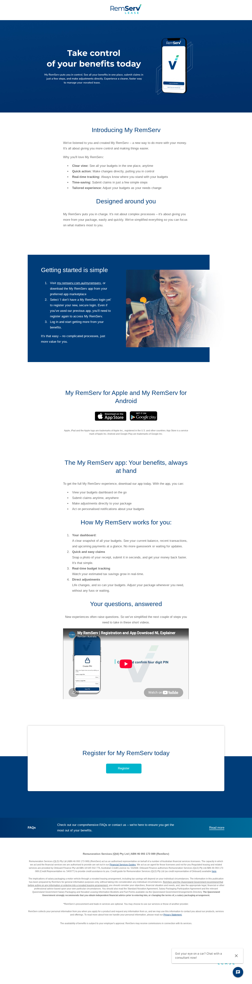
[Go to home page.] (126, 13)
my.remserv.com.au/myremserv (79, 283)
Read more (216, 827)
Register (124, 768)
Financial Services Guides (123, 864)
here (214, 871)
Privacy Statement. (172, 914)
